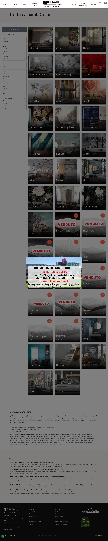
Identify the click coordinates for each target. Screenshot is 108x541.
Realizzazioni (72, 4)
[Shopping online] (105, 3)
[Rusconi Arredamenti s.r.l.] (53, 3)
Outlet (15, 4)
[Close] (80, 255)
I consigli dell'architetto (83, 4)
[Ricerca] (104, 6)
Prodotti (4, 4)
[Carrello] (101, 5)
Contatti (93, 4)
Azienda (24, 4)
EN (102, 2)
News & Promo (34, 4)
